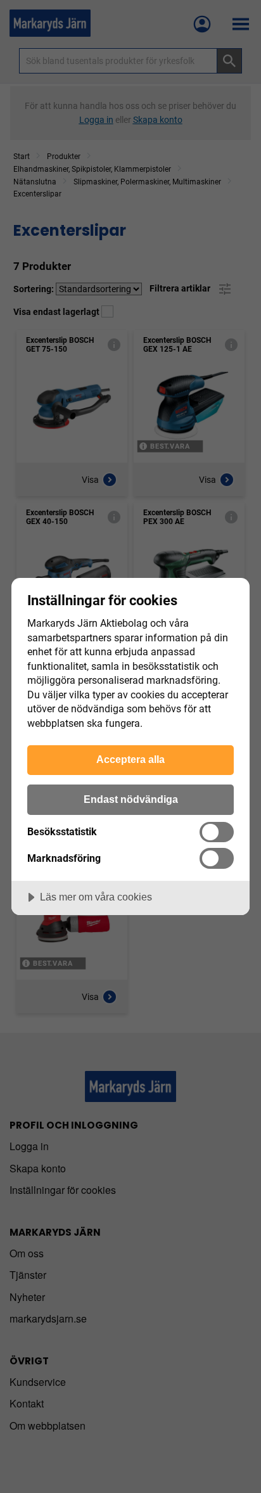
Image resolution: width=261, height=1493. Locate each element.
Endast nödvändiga (131, 799)
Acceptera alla (130, 759)
